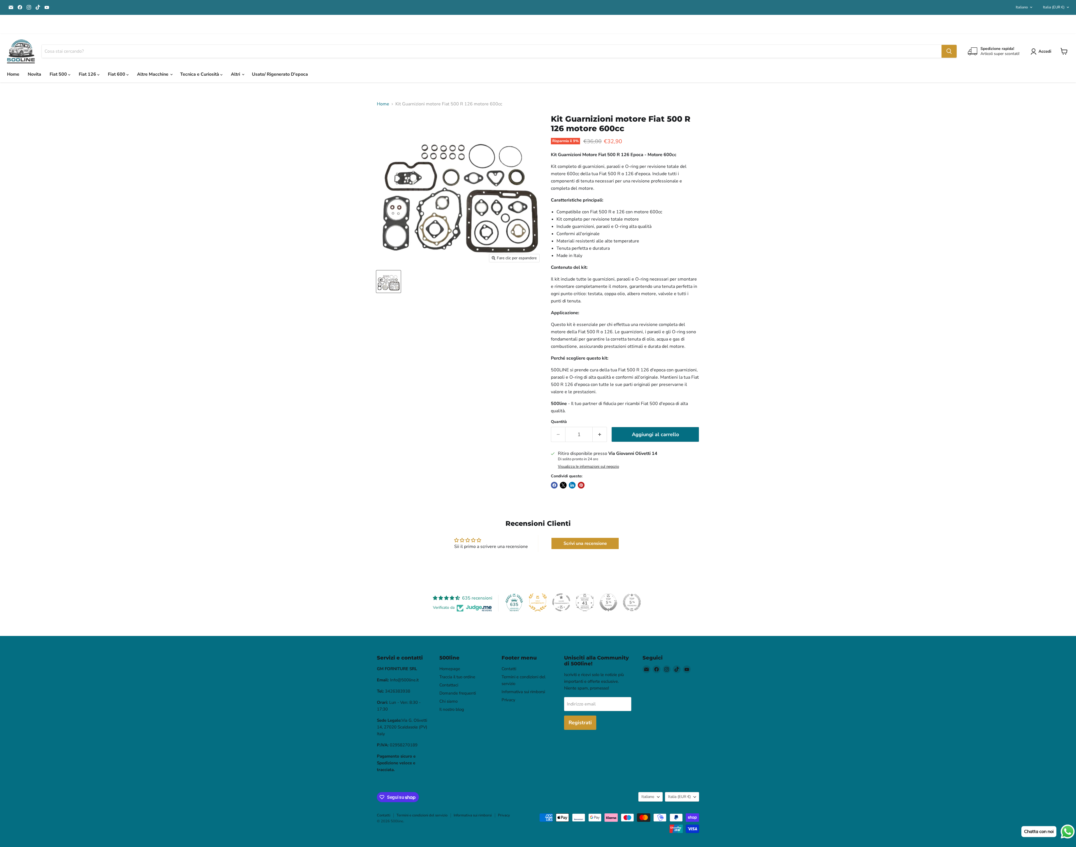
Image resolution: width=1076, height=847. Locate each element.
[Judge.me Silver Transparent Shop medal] (561, 602)
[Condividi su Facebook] (554, 485)
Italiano (1022, 7)
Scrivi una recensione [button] (585, 543)
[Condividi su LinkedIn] (572, 485)
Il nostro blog (451, 709)
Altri (236, 74)
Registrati (580, 722)
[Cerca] (949, 51)
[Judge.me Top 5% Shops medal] (608, 602)
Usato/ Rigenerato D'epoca (280, 74)
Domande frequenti (457, 693)
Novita (34, 74)
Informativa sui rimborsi (523, 692)
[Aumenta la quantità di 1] (600, 434)
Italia (1054, 7)
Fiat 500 (59, 74)
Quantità (559, 422)
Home (13, 74)
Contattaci (448, 685)
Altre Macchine (153, 74)
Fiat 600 (117, 74)
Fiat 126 (88, 74)
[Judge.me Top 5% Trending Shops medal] (632, 602)
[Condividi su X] (563, 485)
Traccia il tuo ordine (457, 677)
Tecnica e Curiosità (200, 74)
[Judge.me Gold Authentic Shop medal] (538, 602)
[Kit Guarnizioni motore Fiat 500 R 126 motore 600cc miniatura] (388, 281)
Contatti (509, 669)
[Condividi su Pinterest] (581, 485)
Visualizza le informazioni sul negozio (588, 467)
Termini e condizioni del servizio (421, 815)
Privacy (508, 700)
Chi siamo (448, 701)
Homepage (449, 669)
